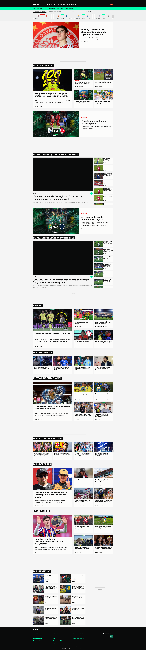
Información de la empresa (38, 638)
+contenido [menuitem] (72, 4)
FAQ (54, 638)
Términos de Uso (36, 636)
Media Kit (55, 636)
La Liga (76, 552)
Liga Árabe (97, 347)
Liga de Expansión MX (99, 326)
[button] (62, 174)
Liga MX (36, 106)
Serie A (36, 419)
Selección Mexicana (79, 372)
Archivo (74, 636)
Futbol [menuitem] (60, 4)
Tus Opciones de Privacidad (78, 638)
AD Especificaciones (57, 633)
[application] (63, 174)
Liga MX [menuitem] (55, 4)
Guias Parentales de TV (57, 640)
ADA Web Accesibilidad (37, 640)
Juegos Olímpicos (78, 505)
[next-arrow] (113, 16)
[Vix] (111, 4)
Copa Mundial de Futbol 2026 (101, 399)
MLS (75, 419)
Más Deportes (98, 505)
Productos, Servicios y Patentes (79, 633)
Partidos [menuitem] (49, 4)
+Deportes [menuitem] (65, 4)
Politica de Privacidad (37, 633)
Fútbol (96, 86)
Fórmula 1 (37, 505)
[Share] (91, 193)
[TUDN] (36, 4)
